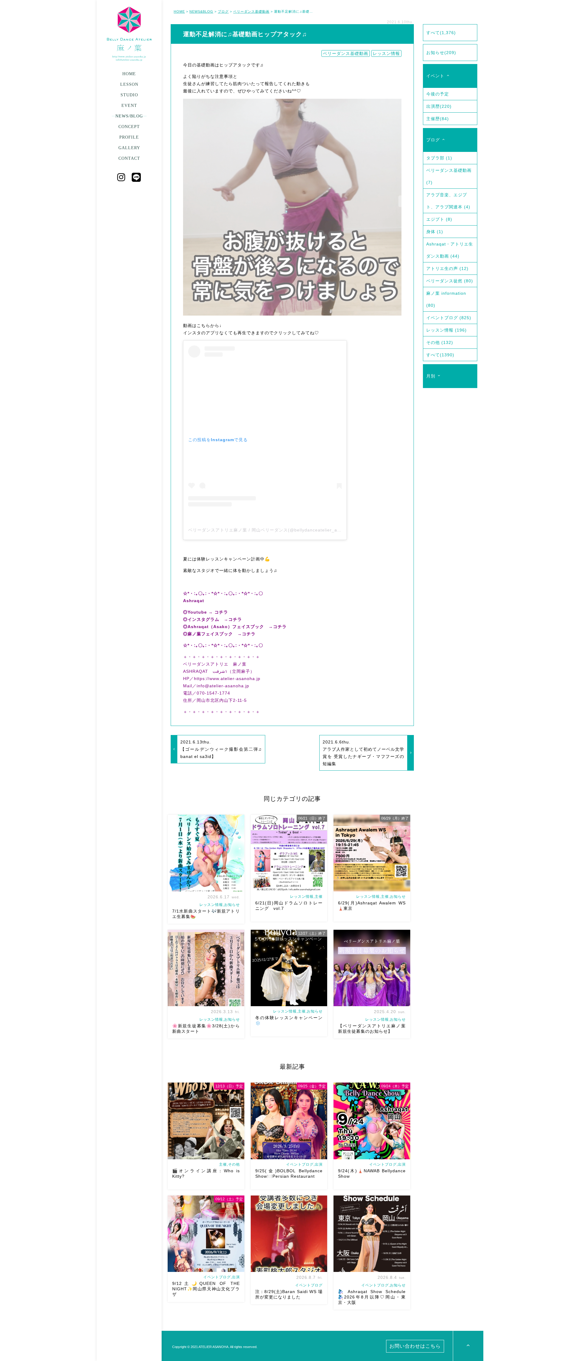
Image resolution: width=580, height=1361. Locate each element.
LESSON (129, 84)
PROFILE (129, 137)
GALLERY (129, 148)
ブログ (223, 11)
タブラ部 (439, 158)
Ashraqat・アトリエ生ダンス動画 (449, 250)
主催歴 (437, 118)
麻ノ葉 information (446, 299)
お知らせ (441, 52)
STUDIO (129, 95)
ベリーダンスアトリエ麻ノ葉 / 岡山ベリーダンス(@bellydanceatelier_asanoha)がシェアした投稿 (289, 530)
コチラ (221, 612)
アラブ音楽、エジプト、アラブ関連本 (448, 200)
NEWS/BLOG (129, 116)
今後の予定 (437, 93)
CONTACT (129, 158)
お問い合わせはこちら (415, 1346)
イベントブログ (448, 317)
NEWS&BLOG (201, 11)
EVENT (129, 105)
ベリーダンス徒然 (449, 280)
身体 (434, 231)
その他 (439, 342)
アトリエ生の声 (447, 268)
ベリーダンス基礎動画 (251, 11)
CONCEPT (129, 126)
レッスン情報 (386, 53)
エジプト (439, 219)
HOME (129, 74)
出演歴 (439, 106)
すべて (441, 32)
